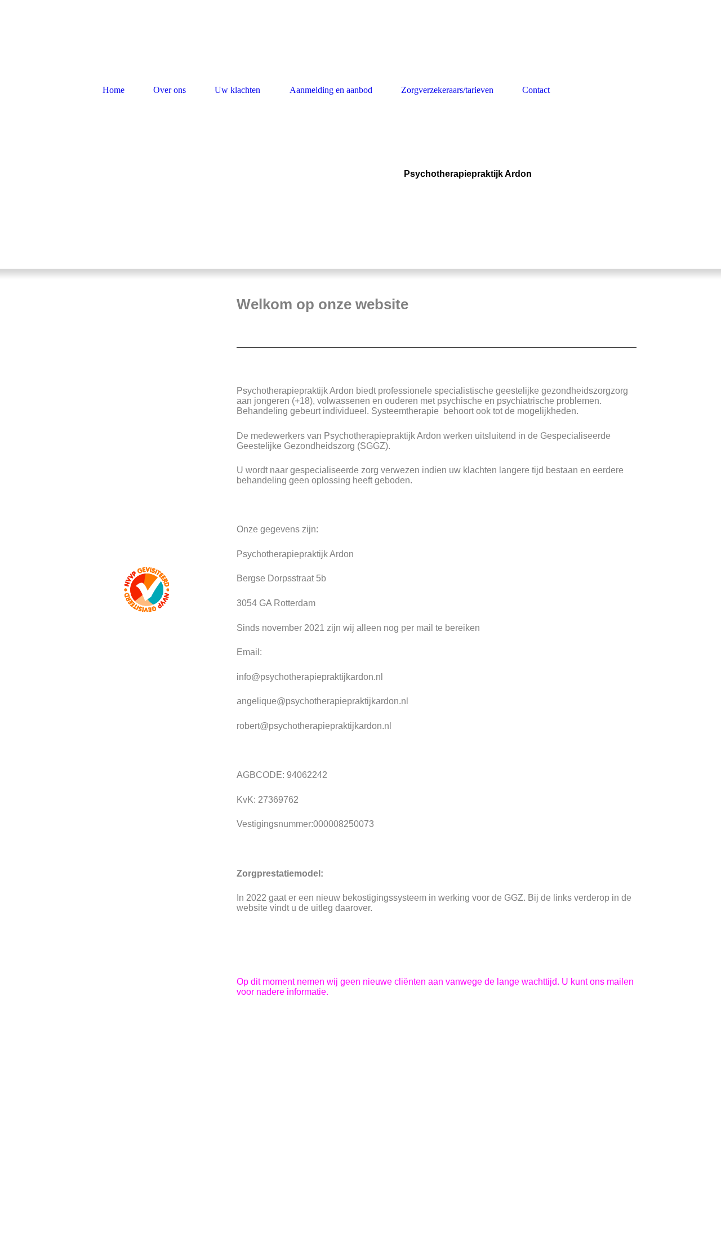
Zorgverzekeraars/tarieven (447, 90)
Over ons (169, 90)
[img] (191, 190)
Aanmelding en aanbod (331, 90)
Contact (536, 90)
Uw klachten (237, 90)
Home (113, 90)
